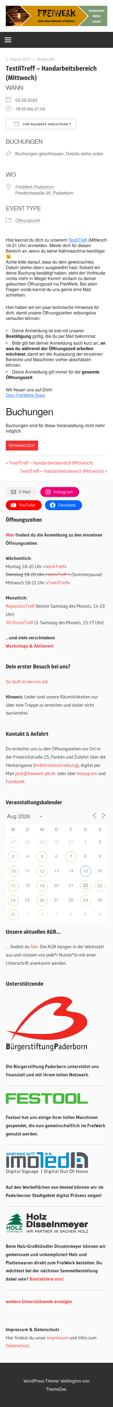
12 (41, 871)
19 (41, 885)
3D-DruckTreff (19, 622)
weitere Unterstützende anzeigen (39, 1301)
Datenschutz (18, 1345)
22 (85, 885)
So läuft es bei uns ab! (27, 681)
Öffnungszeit (27, 220)
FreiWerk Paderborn (34, 187)
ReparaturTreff (20, 606)
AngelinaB (45, 59)
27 (13, 842)
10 (13, 871)
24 (13, 900)
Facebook (15, 781)
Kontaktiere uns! (47, 1279)
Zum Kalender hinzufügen (45, 124)
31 (13, 914)
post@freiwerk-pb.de (35, 773)
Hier (10, 535)
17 (13, 885)
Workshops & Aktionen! (30, 646)
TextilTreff (77, 240)
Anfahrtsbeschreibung (56, 765)
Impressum (57, 1337)
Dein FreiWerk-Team (25, 395)
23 (99, 885)
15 (85, 871)
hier (34, 946)
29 (41, 842)
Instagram (87, 773)
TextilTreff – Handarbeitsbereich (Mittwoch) (51, 463)
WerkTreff (55, 566)
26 (41, 900)
